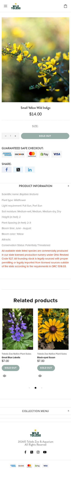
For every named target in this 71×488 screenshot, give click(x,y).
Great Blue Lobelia (11, 357)
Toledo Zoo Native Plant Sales (16, 353)
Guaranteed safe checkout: (23, 148)
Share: (6, 164)
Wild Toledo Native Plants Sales (16, 6)
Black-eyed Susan (46, 357)
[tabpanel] (18, 347)
